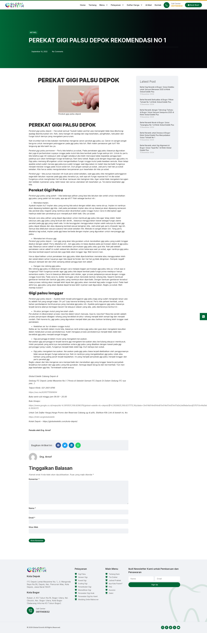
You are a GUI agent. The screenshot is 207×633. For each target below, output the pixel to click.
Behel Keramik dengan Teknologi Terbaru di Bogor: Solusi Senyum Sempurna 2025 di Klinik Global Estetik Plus (157, 112)
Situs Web (33, 527)
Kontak (158, 5)
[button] (58, 445)
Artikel (148, 5)
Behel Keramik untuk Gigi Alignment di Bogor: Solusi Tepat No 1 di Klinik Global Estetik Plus (155, 147)
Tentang (92, 5)
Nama (32, 508)
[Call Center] (167, 5)
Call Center (176, 4)
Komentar (34, 479)
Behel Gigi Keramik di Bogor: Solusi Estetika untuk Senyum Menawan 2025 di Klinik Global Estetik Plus (157, 89)
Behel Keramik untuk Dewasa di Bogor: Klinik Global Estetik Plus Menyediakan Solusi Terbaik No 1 (155, 135)
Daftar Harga (133, 5)
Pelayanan (116, 5)
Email (32, 517)
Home (83, 5)
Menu (102, 5)
